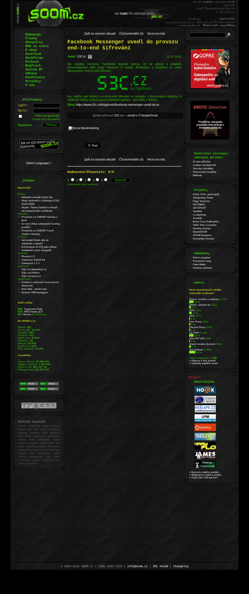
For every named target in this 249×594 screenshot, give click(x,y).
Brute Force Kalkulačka (206, 221)
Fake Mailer (199, 264)
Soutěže (197, 218)
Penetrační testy (202, 261)
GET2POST (199, 208)
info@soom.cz (137, 566)
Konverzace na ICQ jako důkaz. (39, 246)
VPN (191, 310)
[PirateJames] (205, 458)
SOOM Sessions (202, 235)
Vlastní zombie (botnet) (202, 344)
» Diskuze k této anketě (202, 360)
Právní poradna (201, 257)
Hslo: (23, 110)
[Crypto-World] (205, 402)
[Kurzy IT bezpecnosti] (210, 87)
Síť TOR (193, 332)
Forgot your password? (46, 119)
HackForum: (24, 279)
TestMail (197, 211)
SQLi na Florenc (30, 272)
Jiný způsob (196, 349)
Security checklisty (203, 168)
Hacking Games (202, 228)
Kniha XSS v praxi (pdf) (206, 194)
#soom (27, 314)
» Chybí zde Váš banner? (203, 477)
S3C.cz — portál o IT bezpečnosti (136, 115)
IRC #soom (160, 566)
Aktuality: (23, 213)
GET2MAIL (199, 204)
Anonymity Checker (203, 238)
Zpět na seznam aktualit (100, 33)
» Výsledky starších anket (203, 363)
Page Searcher (201, 201)
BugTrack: (23, 266)
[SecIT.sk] (205, 439)
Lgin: (23, 105)
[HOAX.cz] (205, 393)
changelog (180, 566)
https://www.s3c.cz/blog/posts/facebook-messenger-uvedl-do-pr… (119, 104)
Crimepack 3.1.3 (30, 263)
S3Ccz (81, 56)
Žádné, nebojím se (199, 304)
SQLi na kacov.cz (31, 276)
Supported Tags (33, 309)
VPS (191, 316)
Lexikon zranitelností (204, 165)
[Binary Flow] (205, 448)
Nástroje (197, 175)
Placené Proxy (197, 327)
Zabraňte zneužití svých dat (37, 197)
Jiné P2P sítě (196, 338)
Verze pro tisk (156, 33)
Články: (22, 194)
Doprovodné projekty (204, 171)
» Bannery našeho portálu (204, 472)
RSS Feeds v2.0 (33, 311)
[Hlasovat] (191, 302)
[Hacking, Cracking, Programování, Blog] (205, 467)
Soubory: (23, 253)
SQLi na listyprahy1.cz (33, 269)
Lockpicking (199, 214)
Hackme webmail (202, 267)
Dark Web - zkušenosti (33, 289)
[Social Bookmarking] (84, 128)
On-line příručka (202, 161)
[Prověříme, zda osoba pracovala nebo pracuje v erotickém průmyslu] (210, 138)
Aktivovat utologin (47, 115)
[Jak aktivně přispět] (38, 148)
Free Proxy (195, 321)
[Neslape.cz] (205, 411)
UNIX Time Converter (204, 225)
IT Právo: (23, 237)
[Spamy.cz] (205, 430)
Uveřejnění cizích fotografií (36, 250)
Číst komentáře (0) (131, 33)
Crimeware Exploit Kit (33, 259)
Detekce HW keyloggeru (34, 292)
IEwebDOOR (200, 231)
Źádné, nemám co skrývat (203, 299)
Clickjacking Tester (203, 197)
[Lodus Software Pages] (205, 421)
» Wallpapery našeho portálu (205, 474)
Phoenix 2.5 (28, 256)
